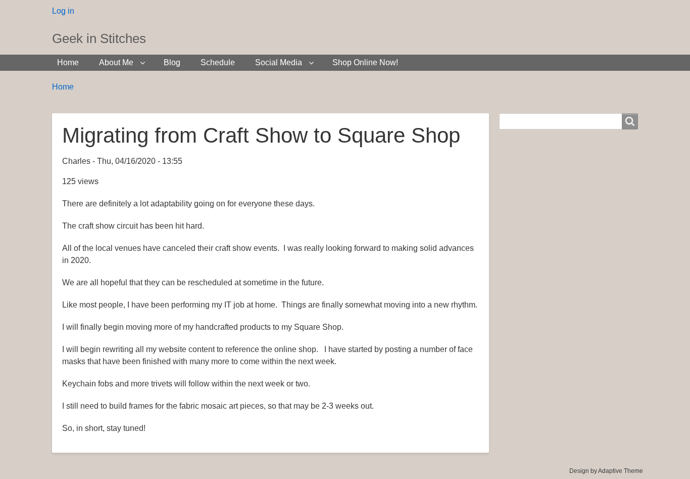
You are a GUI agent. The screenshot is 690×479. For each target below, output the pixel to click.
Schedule (218, 62)
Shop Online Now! (365, 62)
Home (68, 62)
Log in (63, 11)
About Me (116, 62)
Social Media (278, 62)
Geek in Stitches (99, 38)
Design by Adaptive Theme (606, 470)
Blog (172, 62)
